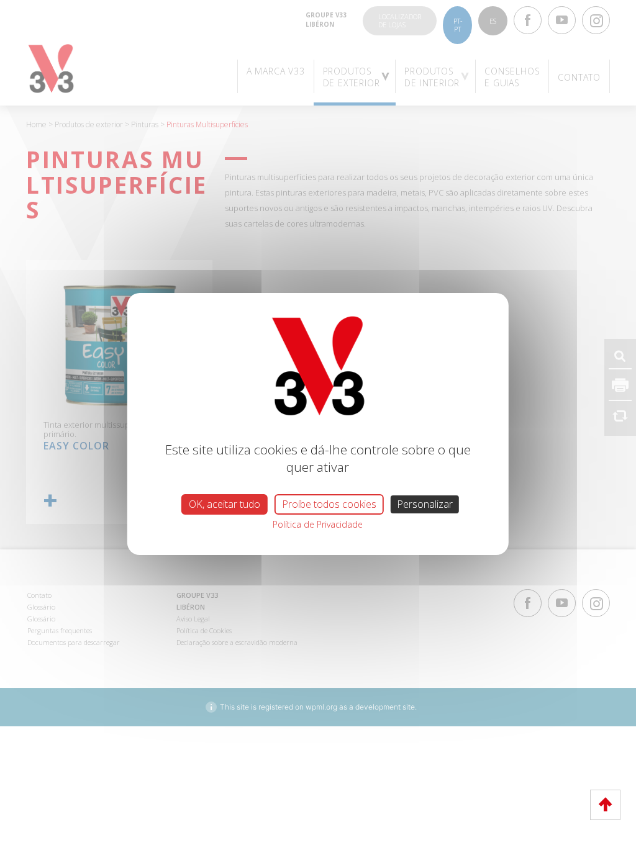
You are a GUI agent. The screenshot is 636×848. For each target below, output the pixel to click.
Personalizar (425, 504)
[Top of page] (605, 805)
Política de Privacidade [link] (318, 524)
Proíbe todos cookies (329, 504)
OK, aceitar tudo (224, 504)
